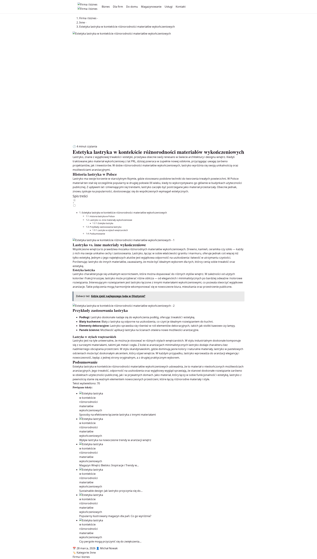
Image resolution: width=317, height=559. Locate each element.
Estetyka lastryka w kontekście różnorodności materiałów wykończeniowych (124, 212)
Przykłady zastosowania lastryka (105, 226)
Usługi (169, 6)
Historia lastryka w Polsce (102, 216)
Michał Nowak (109, 548)
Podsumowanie (97, 233)
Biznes (106, 6)
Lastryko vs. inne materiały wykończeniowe (111, 219)
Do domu (132, 6)
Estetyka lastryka (105, 223)
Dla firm (118, 6)
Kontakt (181, 6)
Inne (93, 552)
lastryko (136, 282)
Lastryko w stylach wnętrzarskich (113, 230)
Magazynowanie (151, 6)
